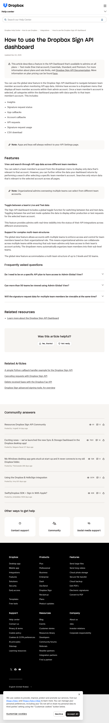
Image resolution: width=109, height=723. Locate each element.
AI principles (14, 642)
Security (12, 586)
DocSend (43, 586)
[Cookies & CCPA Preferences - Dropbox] (43, 705)
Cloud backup (76, 581)
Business (43, 572)
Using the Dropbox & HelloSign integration (26, 477)
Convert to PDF (76, 595)
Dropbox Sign (45, 590)
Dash (41, 581)
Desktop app (14, 563)
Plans (41, 599)
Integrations (14, 572)
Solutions (13, 581)
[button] (5, 19)
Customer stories (46, 628)
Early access (14, 590)
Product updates (46, 603)
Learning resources (17, 651)
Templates (13, 599)
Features (13, 577)
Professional (44, 568)
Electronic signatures (79, 590)
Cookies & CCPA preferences (22, 637)
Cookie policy (15, 633)
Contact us (14, 624)
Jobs (72, 624)
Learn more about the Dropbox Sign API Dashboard (33, 318)
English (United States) (19, 687)
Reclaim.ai (44, 595)
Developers (44, 637)
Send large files (77, 563)
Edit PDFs (74, 586)
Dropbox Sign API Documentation (73, 70)
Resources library (47, 633)
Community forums (48, 642)
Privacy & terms (16, 628)
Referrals (43, 646)
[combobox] (54, 19)
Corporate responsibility (80, 633)
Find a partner (45, 659)
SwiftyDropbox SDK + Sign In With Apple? (26, 493)
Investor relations (77, 628)
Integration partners (48, 655)
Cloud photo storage (79, 572)
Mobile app (14, 568)
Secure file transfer (78, 577)
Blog (41, 619)
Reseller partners (46, 651)
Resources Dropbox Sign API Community (25, 424)
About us (74, 619)
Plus (41, 563)
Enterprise (44, 577)
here (55, 73)
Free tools (13, 603)
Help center (8, 11)
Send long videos (77, 568)
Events (42, 624)
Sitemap (13, 646)
